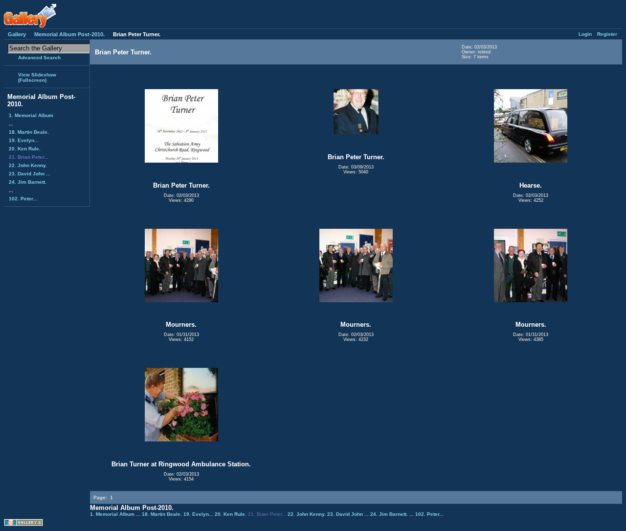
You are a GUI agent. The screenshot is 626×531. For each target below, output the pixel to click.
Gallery (17, 34)
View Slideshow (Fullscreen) (37, 77)
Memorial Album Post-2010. (69, 34)
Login (585, 34)
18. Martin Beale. (29, 132)
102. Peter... (23, 198)
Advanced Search (39, 57)
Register (607, 34)
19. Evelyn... (24, 140)
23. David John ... (29, 173)
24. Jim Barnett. (27, 182)
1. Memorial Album (31, 115)
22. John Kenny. (28, 165)
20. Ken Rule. (25, 148)
